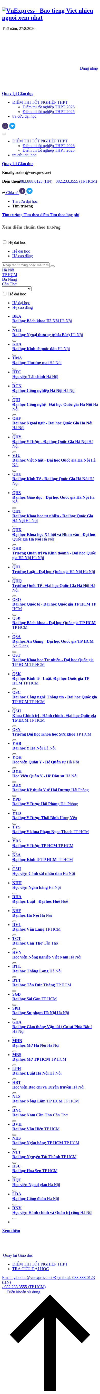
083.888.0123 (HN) (36, 181)
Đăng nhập (88, 68)
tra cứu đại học (24, 116)
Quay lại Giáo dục (18, 1255)
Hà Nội (8, 270)
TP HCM (9, 274)
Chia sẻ (12, 192)
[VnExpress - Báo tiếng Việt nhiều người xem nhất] (50, 17)
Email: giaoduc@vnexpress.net (27, 1277)
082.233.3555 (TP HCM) (76, 181)
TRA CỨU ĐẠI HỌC (30, 1269)
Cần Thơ (9, 284)
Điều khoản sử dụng (23, 1292)
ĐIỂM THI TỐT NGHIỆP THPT (40, 102)
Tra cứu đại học (25, 201)
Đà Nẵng (9, 279)
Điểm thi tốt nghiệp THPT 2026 (49, 107)
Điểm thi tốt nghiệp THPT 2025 (49, 111)
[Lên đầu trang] (50, 1389)
